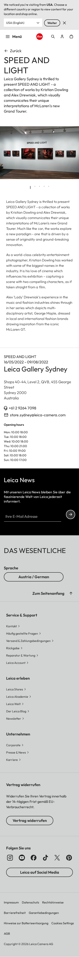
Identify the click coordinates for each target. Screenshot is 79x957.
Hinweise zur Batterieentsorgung (26, 923)
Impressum (11, 902)
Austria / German (33, 576)
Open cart (71, 37)
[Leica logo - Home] (39, 36)
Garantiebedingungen (44, 913)
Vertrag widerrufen (30, 820)
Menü (17, 36)
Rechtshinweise (53, 902)
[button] (71, 593)
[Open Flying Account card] (62, 37)
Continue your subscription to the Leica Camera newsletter (70, 514)
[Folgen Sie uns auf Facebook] (33, 858)
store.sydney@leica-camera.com (38, 414)
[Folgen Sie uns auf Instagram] (10, 858)
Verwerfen (64, 23)
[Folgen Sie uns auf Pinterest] (69, 858)
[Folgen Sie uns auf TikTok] (45, 858)
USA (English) (15, 23)
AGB (7, 933)
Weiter (52, 23)
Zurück (15, 50)
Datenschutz (30, 902)
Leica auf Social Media (39, 872)
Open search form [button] (53, 37)
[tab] (30, 187)
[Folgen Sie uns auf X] (57, 858)
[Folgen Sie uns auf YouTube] (22, 858)
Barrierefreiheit (15, 913)
